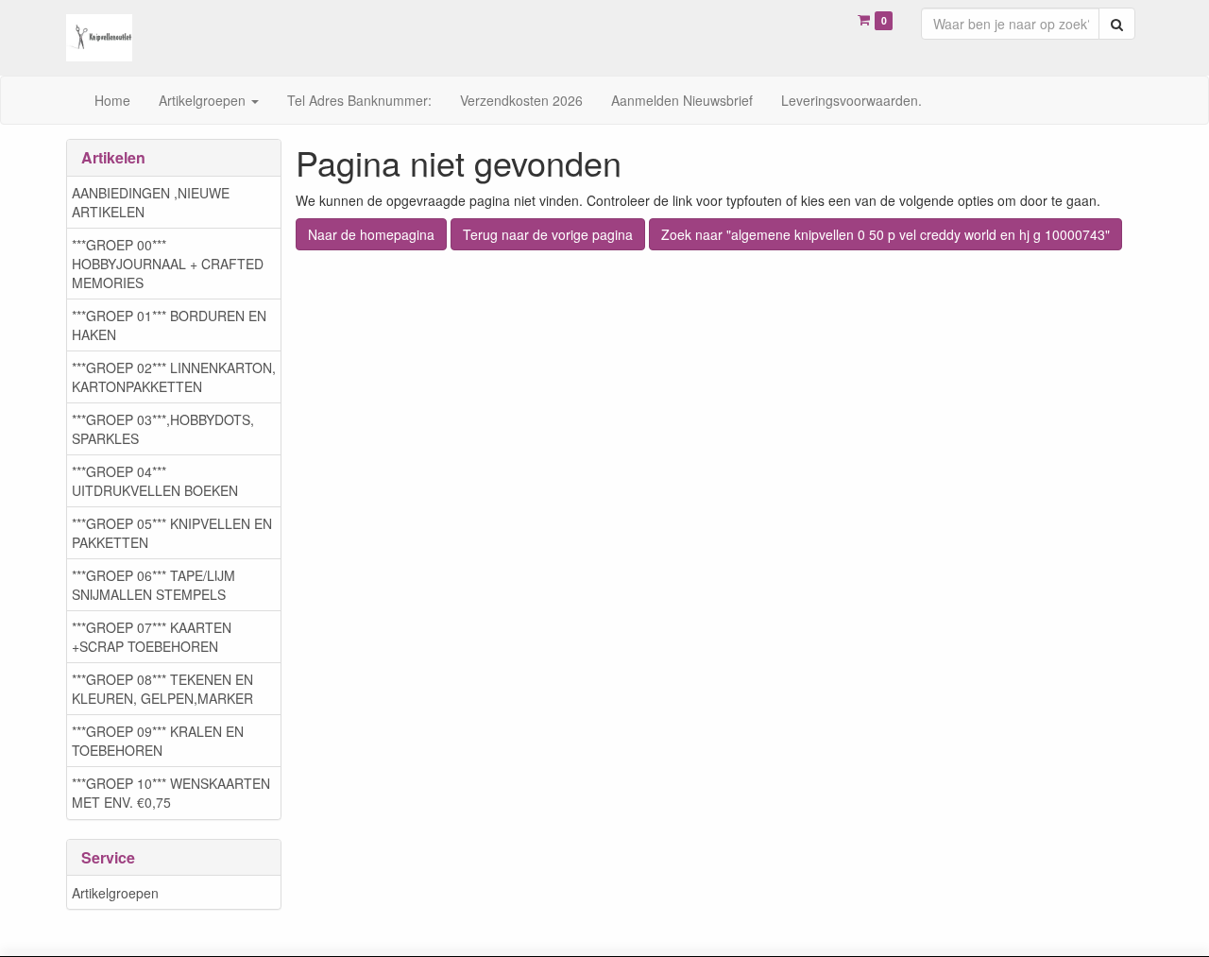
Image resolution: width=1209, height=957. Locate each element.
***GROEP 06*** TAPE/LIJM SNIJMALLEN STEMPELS (153, 585)
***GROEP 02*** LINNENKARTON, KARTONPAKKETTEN (174, 377)
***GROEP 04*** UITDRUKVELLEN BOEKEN (155, 481)
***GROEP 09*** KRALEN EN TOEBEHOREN (158, 741)
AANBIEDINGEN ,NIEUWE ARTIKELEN (151, 202)
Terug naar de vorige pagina (548, 234)
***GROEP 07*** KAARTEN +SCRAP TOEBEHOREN (151, 637)
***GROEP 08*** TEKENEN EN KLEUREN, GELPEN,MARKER (162, 689)
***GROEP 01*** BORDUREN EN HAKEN (169, 325)
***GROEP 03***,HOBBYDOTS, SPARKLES (163, 429)
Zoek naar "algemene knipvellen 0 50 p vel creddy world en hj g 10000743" (885, 234)
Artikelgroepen (115, 892)
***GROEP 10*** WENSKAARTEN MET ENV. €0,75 (171, 793)
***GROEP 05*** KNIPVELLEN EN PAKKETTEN (172, 533)
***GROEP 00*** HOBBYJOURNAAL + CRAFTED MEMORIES (168, 263)
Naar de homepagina (371, 234)
